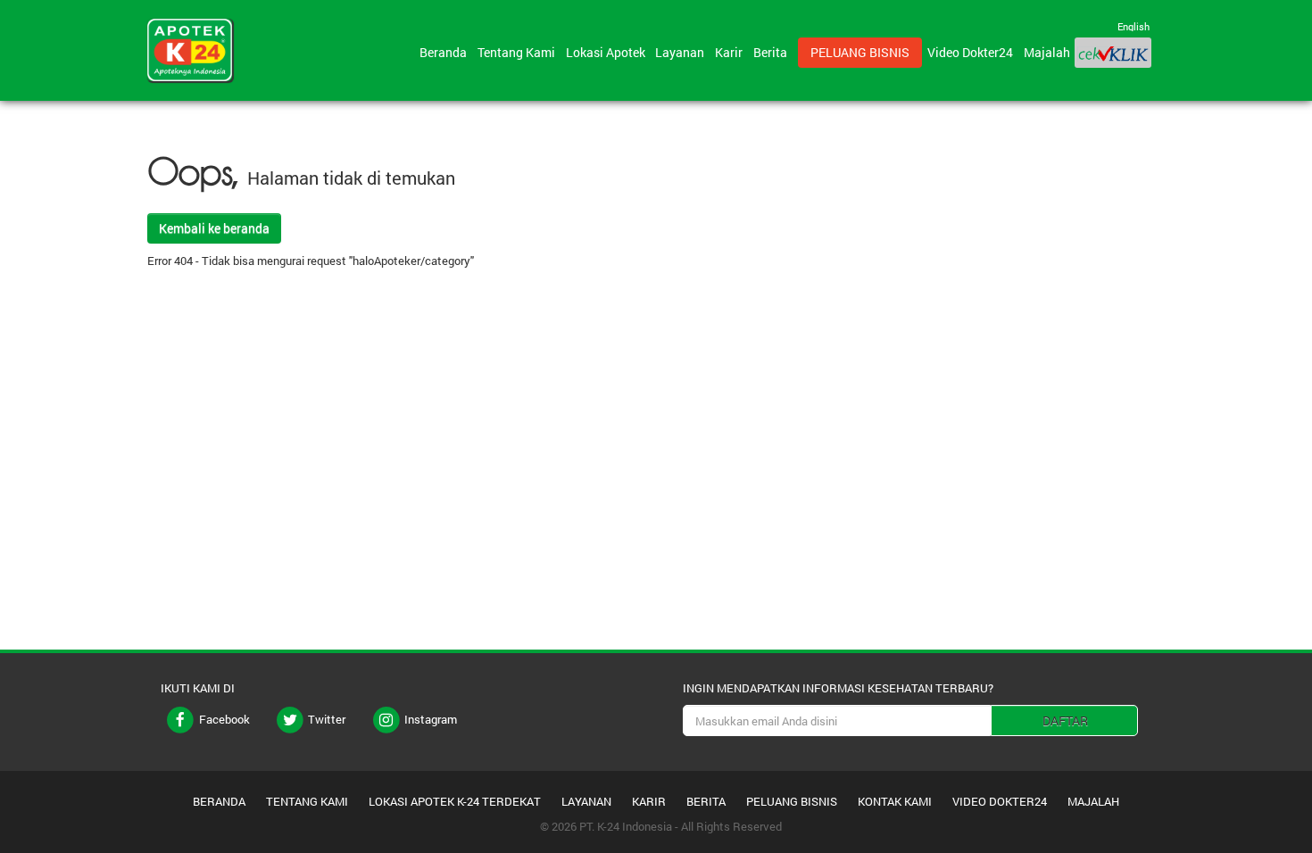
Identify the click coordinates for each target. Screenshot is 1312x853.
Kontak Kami (895, 801)
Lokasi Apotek (608, 52)
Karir (731, 52)
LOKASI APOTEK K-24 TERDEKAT (455, 801)
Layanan (682, 52)
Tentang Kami (519, 52)
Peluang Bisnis (859, 52)
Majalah (1047, 52)
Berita (773, 52)
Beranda (445, 52)
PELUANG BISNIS (791, 801)
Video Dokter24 (972, 52)
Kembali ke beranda (214, 227)
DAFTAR (1065, 720)
